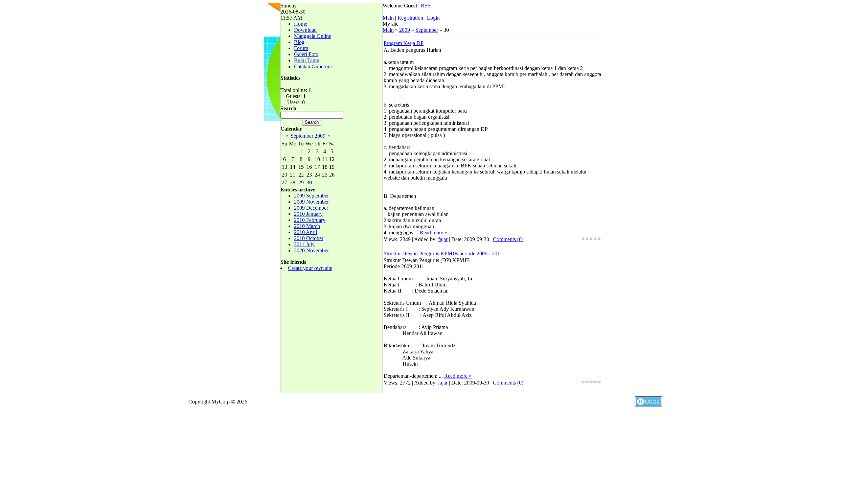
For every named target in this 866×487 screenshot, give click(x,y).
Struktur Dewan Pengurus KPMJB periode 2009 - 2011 (443, 253)
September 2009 (308, 136)
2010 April (305, 232)
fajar (443, 239)
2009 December (311, 208)
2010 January (308, 214)
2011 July (304, 244)
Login (433, 18)
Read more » (433, 232)
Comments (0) (508, 239)
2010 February (309, 220)
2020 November (311, 250)
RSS (426, 5)
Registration (410, 18)
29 (301, 182)
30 (309, 182)
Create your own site (310, 268)
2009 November (311, 202)
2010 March (307, 226)
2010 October (308, 238)
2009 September (311, 196)
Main (388, 18)
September (426, 30)
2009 (404, 30)
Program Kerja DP (404, 43)
